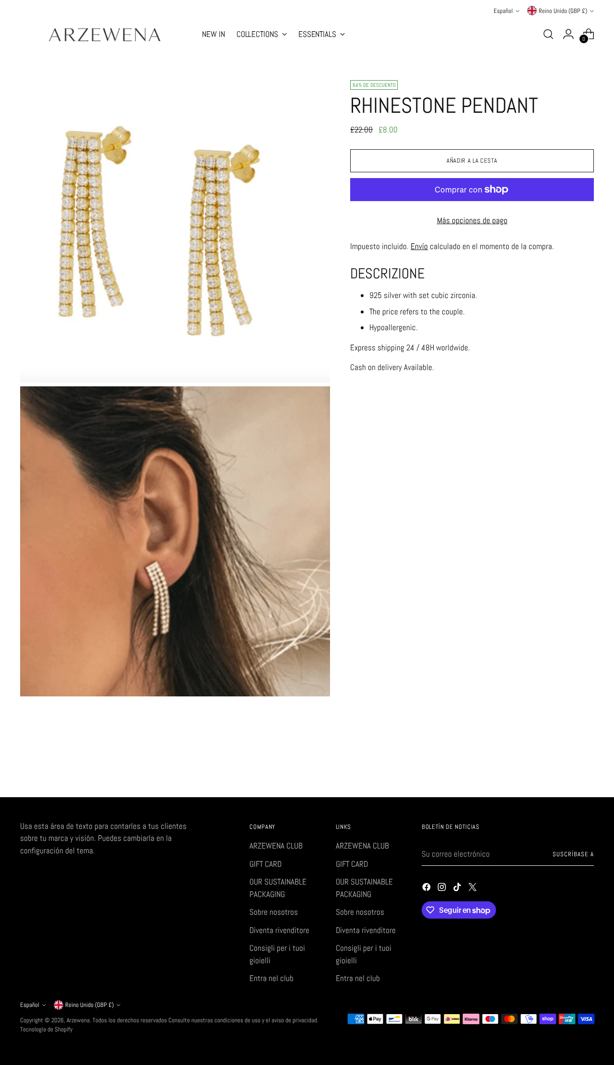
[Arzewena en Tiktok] (458, 889)
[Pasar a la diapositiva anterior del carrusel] (563, 764)
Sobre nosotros (273, 912)
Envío (419, 245)
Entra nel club (271, 978)
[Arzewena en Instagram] (443, 889)
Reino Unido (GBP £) (563, 11)
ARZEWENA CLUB (276, 845)
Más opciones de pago (472, 220)
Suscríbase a (573, 854)
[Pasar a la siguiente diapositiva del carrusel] (586, 764)
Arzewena (78, 1020)
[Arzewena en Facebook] (427, 889)
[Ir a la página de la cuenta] (568, 34)
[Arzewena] (104, 34)
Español (503, 11)
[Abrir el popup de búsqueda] (548, 34)
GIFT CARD (265, 864)
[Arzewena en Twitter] (473, 889)
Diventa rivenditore (279, 930)
